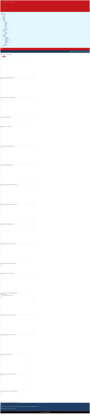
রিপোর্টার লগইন (5, 45)
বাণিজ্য (4, 19)
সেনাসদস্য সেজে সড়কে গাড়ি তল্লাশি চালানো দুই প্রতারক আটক (9, 204)
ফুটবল (6, 32)
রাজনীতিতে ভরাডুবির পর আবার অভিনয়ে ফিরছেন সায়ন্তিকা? (8, 263)
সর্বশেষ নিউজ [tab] (4, 56)
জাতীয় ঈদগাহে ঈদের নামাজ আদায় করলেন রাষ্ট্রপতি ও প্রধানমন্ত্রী (9, 293)
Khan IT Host (47, 412)
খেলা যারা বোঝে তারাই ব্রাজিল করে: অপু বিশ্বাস (7, 295)
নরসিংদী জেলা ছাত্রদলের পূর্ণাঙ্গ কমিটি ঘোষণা (6, 354)
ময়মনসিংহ (6, 29)
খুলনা (5, 24)
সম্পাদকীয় (6, 37)
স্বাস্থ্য (6, 44)
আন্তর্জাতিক (4, 30)
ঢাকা (5, 21)
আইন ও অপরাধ (7, 39)
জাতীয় (4, 17)
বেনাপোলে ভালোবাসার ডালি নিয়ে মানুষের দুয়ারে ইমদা (7, 146)
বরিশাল (6, 25)
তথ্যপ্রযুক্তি (4, 35)
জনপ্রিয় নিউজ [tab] (4, 57)
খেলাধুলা (4, 31)
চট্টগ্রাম (6, 22)
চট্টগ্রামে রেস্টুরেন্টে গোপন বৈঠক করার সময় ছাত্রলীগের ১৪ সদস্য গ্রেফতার (10, 402)
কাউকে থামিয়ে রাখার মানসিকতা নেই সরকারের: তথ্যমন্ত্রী (8, 97)
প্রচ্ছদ (4, 16)
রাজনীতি (4, 18)
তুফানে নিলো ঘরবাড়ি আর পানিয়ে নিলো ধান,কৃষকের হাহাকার (8, 334)
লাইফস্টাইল (6, 42)
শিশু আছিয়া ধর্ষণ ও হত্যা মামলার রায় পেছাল (6, 126)
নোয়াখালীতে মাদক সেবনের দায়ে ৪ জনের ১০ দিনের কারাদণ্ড (8, 243)
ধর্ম (5, 43)
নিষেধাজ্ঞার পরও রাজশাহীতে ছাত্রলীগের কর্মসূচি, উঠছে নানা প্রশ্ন (9, 184)
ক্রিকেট (6, 33)
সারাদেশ (4, 20)
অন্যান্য (4, 36)
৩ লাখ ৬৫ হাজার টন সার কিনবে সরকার (5, 117)
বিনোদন (4, 34)
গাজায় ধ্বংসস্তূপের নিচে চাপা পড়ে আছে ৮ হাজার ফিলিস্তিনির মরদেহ (9, 391)
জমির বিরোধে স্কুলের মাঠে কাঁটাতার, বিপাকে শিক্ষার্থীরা (72, 51)
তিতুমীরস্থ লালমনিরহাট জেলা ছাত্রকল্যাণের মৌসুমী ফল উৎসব (8, 374)
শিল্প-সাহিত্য (6, 38)
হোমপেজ (10, 54)
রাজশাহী (6, 23)
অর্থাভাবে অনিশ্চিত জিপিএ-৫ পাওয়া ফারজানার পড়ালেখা (7, 224)
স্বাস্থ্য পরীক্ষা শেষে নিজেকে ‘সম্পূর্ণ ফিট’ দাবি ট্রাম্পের (7, 273)
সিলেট (6, 26)
